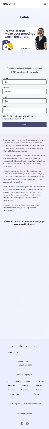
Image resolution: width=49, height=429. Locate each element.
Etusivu (11, 346)
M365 (9, 381)
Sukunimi (5, 87)
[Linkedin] (22, 423)
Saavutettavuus (14, 352)
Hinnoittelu (23, 346)
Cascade (15, 394)
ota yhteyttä (40, 222)
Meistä (35, 346)
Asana (27, 381)
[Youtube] (27, 423)
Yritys (4, 106)
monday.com (39, 381)
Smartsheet (25, 390)
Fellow (36, 394)
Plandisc (11, 385)
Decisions (11, 390)
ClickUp (25, 385)
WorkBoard (39, 390)
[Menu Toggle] (45, 4)
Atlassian (39, 385)
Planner (18, 381)
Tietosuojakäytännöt (25, 413)
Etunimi (5, 78)
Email (4, 97)
